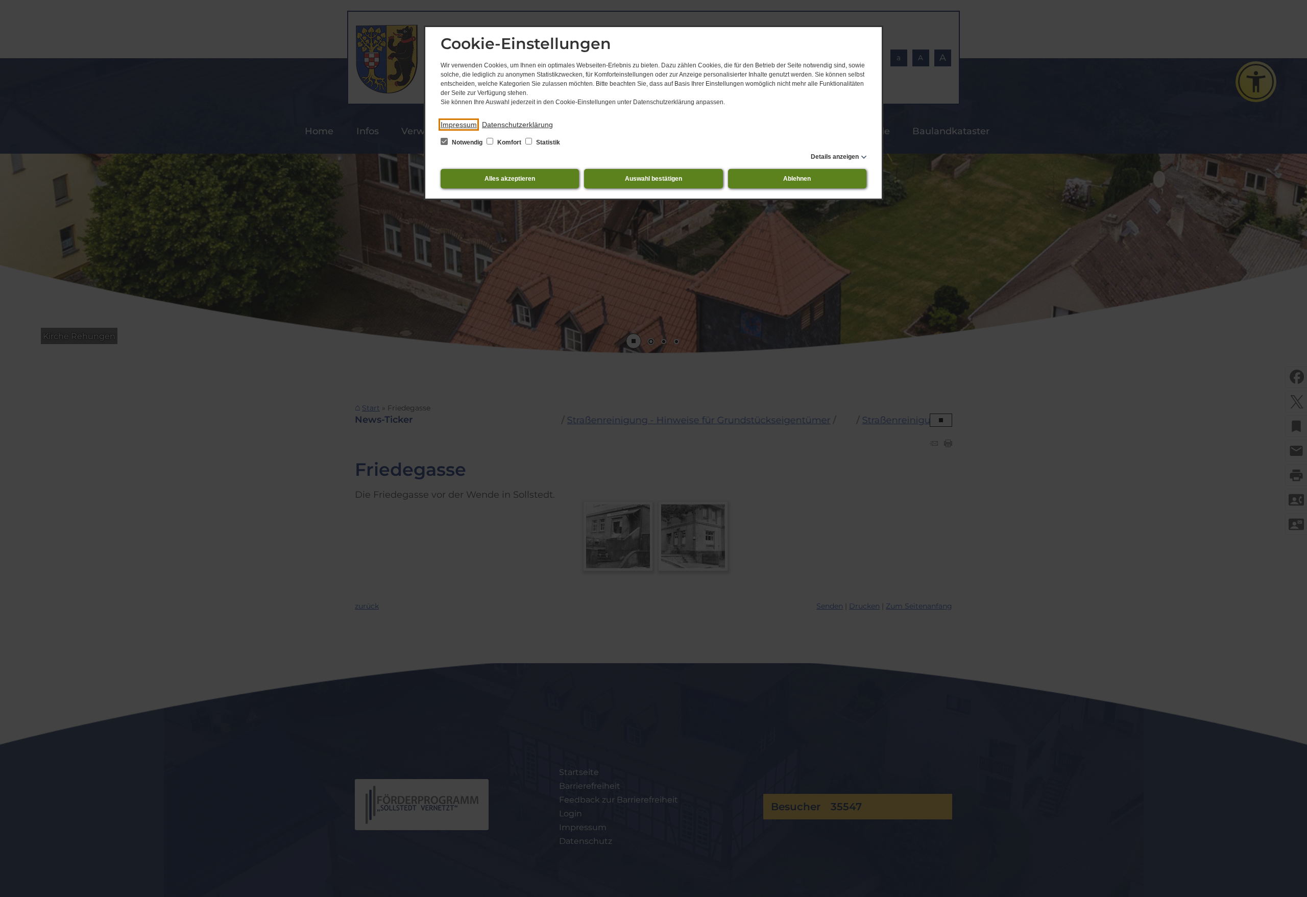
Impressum (459, 124)
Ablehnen (797, 178)
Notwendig (467, 142)
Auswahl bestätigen (653, 178)
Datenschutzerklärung (517, 124)
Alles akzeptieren (510, 178)
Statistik (547, 142)
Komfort (509, 142)
